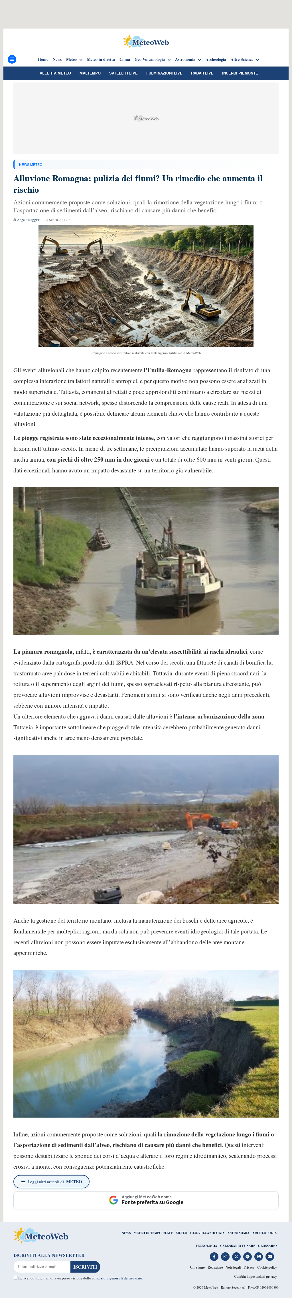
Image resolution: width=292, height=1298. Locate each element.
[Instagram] (225, 1256)
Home (43, 59)
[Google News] (258, 1256)
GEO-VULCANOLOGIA (207, 1233)
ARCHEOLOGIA (264, 1233)
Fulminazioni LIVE (164, 73)
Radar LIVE (202, 73)
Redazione (215, 1267)
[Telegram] (247, 1256)
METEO (181, 1233)
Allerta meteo (55, 73)
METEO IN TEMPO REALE (153, 1233)
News (57, 59)
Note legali (233, 1267)
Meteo (71, 59)
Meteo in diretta (101, 59)
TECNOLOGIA (206, 1245)
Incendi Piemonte (240, 73)
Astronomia (185, 59)
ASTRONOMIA (239, 1233)
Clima (124, 59)
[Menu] (12, 59)
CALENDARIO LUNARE (237, 1245)
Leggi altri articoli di (55, 1181)
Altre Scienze (242, 59)
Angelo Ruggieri (28, 219)
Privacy (249, 1267)
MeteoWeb (211, 1287)
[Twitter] (236, 1256)
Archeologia (216, 59)
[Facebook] (214, 1256)
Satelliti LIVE (123, 73)
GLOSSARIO (267, 1245)
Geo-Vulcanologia (150, 59)
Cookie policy (267, 1267)
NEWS (126, 1233)
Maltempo (90, 73)
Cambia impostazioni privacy (255, 1276)
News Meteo (30, 164)
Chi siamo (197, 1267)
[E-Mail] (269, 1256)
